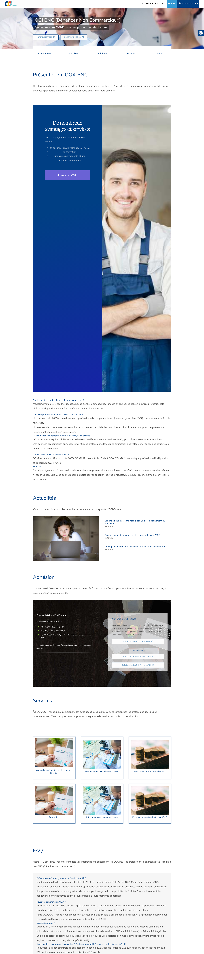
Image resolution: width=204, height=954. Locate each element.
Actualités (73, 53)
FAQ (159, 53)
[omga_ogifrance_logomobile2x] (11, 2)
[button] (201, 33)
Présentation (44, 53)
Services (131, 53)
